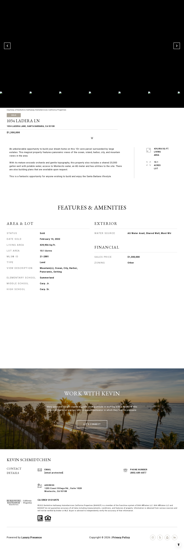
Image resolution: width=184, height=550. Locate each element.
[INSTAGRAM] (152, 537)
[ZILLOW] (167, 537)
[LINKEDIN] (174, 537)
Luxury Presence (31, 537)
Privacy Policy (121, 537)
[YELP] (160, 537)
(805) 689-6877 (138, 473)
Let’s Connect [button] (92, 424)
